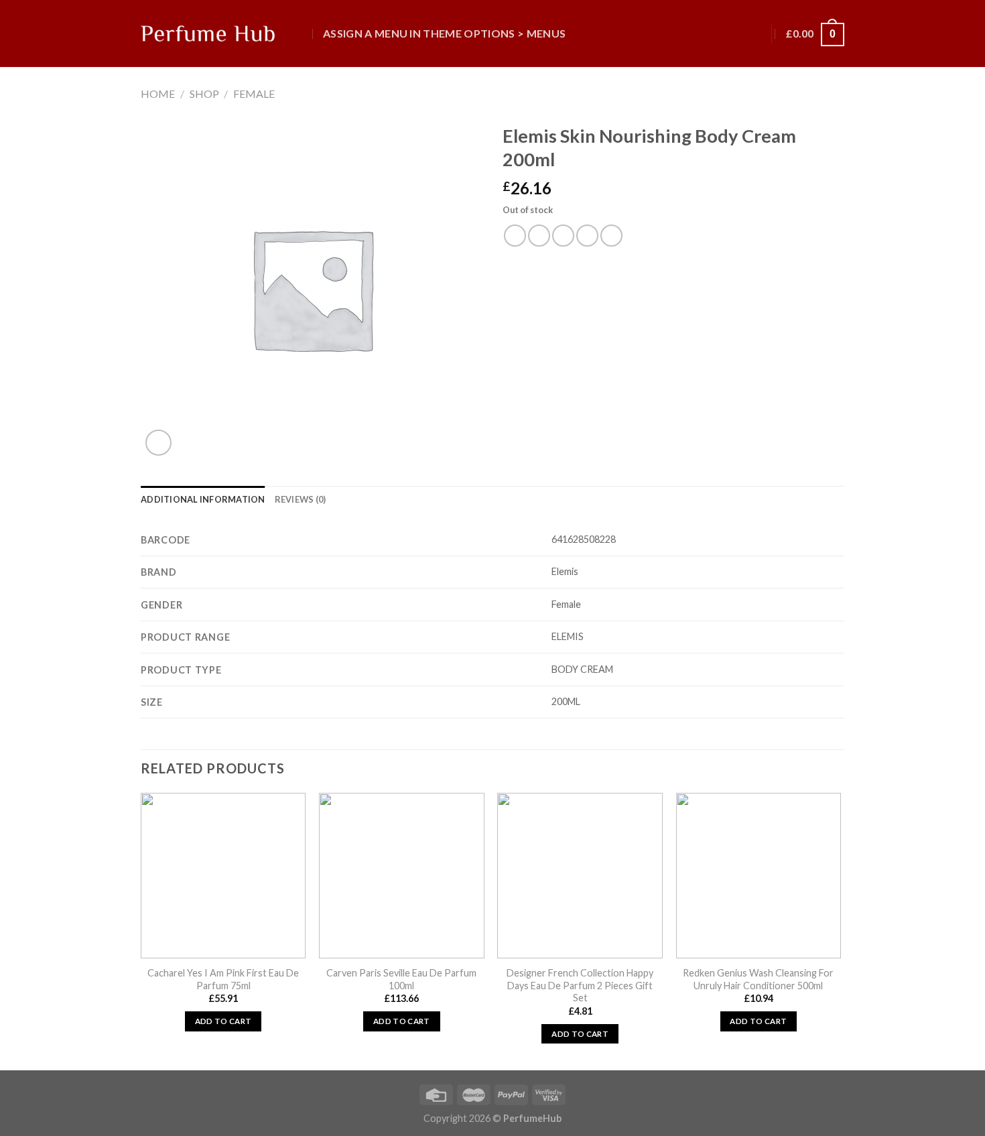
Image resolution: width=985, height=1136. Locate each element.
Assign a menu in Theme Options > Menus (444, 33)
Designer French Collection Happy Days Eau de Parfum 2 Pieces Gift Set (580, 985)
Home (158, 93)
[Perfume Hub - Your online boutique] (208, 33)
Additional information (203, 499)
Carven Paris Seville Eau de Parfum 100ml (401, 979)
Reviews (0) (300, 499)
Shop (204, 93)
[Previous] (141, 930)
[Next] (840, 930)
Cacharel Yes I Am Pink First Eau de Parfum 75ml (223, 979)
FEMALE (254, 93)
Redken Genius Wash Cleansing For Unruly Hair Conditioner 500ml (758, 979)
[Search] (300, 33)
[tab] (203, 499)
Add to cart (223, 1021)
